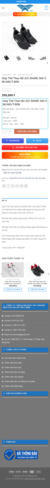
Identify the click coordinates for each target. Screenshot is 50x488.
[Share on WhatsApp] (4, 186)
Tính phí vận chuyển (12, 173)
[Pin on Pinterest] (22, 186)
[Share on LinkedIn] (26, 186)
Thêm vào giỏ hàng (27, 131)
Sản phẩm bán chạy (31, 178)
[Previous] (6, 37)
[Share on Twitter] (13, 186)
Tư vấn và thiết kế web (14, 479)
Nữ (14, 75)
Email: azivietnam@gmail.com (17, 334)
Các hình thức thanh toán (15, 358)
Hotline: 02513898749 (14, 316)
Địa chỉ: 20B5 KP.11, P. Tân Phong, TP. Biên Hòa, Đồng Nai (23, 341)
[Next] (44, 37)
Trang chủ (6, 75)
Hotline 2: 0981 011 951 (14, 325)
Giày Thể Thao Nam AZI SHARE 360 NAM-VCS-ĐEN (37, 283)
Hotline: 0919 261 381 (14, 320)
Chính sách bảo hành (13, 363)
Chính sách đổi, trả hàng (14, 372)
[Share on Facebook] (8, 186)
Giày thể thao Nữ (25, 75)
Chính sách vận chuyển (13, 377)
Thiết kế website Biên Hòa (34, 479)
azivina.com (32, 476)
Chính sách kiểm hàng (13, 386)
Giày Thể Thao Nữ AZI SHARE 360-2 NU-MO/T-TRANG (12, 283)
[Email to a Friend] (17, 186)
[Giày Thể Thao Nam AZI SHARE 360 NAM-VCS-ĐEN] (37, 269)
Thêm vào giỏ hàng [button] (13, 289)
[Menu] (3, 8)
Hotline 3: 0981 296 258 (14, 330)
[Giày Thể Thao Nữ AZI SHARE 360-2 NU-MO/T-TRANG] (13, 269)
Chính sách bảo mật (12, 367)
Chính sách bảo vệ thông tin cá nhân (19, 381)
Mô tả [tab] (4, 200)
